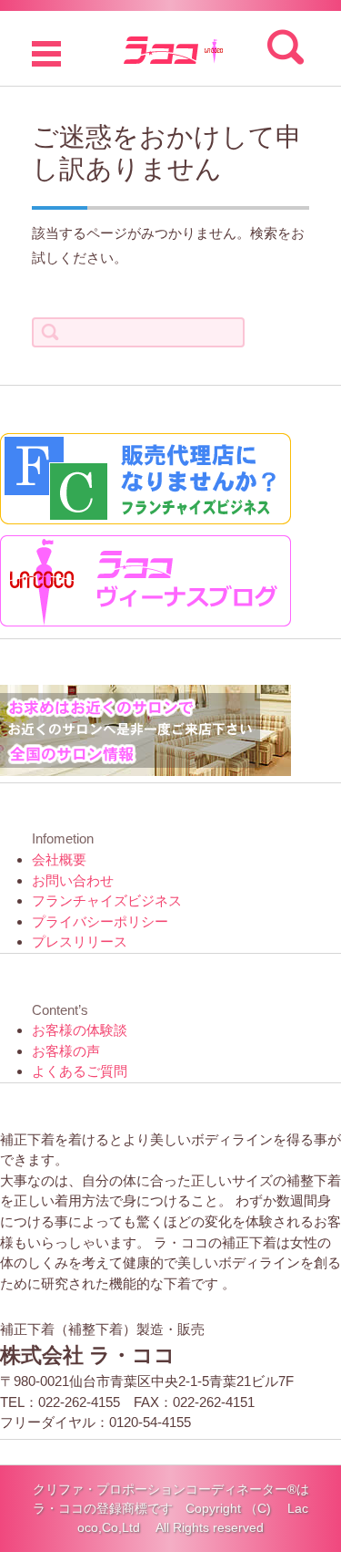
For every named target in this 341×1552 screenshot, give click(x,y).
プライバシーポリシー (100, 921)
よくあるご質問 (79, 1071)
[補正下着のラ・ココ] (170, 48)
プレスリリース (79, 941)
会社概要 (59, 859)
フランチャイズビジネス (107, 900)
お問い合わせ (73, 880)
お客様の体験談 (79, 1030)
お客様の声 (66, 1051)
